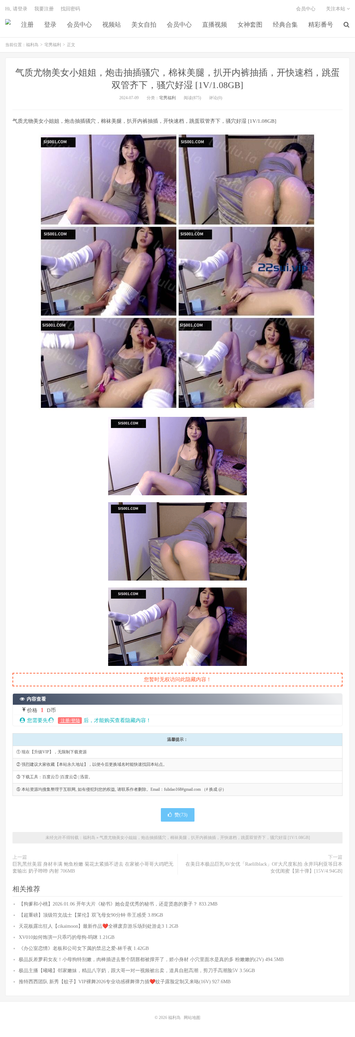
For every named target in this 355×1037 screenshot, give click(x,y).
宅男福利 (52, 44)
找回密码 (70, 8)
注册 (27, 24)
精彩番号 (320, 24)
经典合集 (285, 24)
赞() (181, 814)
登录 (50, 24)
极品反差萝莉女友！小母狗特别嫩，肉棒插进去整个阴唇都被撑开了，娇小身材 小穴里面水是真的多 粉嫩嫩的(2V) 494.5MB (151, 959)
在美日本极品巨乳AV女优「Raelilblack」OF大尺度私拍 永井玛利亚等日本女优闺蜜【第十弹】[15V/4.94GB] (264, 868)
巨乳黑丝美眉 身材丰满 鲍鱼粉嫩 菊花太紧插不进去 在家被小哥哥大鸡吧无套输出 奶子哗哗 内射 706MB (92, 868)
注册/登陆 (70, 720)
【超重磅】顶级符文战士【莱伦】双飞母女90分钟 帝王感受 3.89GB (91, 915)
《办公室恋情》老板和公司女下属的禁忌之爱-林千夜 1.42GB (84, 948)
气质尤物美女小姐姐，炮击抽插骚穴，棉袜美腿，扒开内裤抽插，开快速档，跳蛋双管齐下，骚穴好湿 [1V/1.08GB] (204, 837)
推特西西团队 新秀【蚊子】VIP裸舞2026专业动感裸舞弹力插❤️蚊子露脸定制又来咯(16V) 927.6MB (125, 981)
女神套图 (249, 24)
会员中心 (79, 24)
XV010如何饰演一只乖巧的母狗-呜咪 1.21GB (66, 937)
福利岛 (8, 24)
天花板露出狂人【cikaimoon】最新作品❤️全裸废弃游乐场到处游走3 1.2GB (98, 926)
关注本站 (336, 8)
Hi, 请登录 (16, 8)
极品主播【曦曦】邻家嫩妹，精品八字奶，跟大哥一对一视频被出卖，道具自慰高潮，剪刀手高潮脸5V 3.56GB (137, 970)
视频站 (111, 24)
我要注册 (44, 8)
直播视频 (214, 24)
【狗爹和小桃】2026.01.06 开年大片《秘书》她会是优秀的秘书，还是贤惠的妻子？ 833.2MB (118, 904)
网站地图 (192, 1017)
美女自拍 (143, 24)
